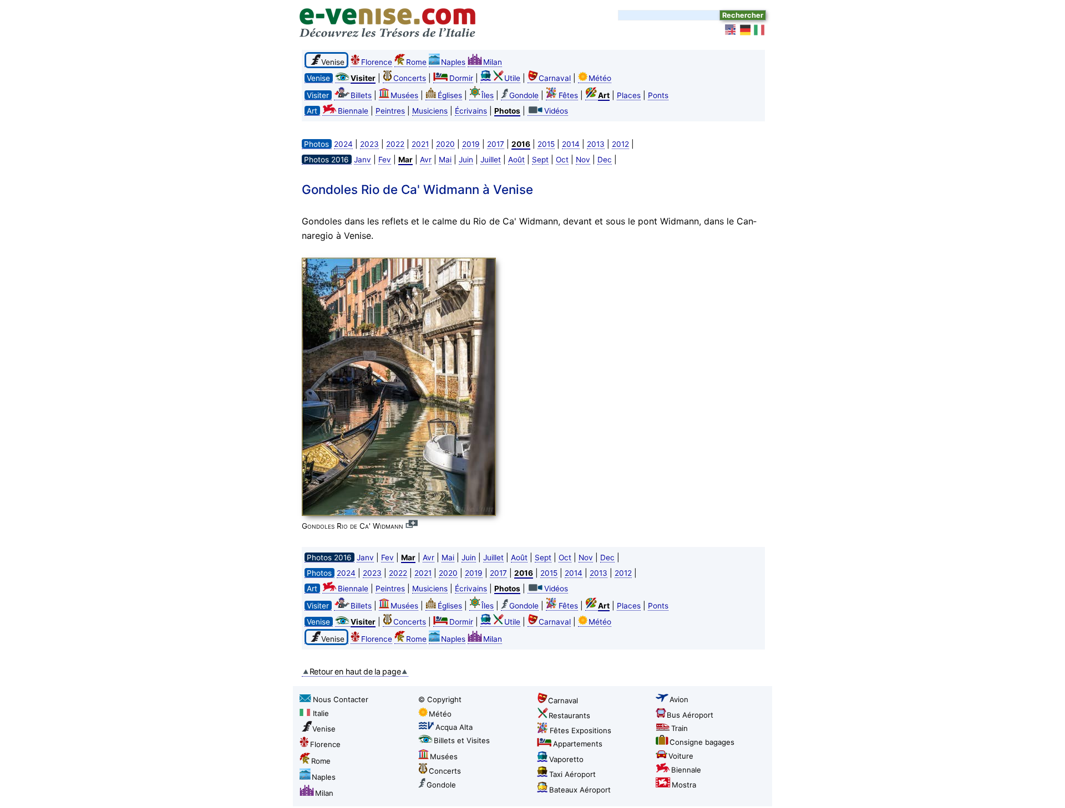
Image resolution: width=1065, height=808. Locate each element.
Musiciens (430, 110)
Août (516, 159)
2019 (471, 144)
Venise (324, 728)
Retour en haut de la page (355, 671)
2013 (596, 144)
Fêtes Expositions (580, 730)
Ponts (658, 95)
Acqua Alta (454, 727)
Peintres (390, 110)
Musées (404, 95)
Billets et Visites (462, 740)
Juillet (490, 159)
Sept (540, 159)
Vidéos (556, 110)
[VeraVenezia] (760, 29)
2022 (395, 144)
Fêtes (568, 95)
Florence (376, 62)
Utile (512, 78)
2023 (369, 144)
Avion (679, 699)
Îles (487, 95)
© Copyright (440, 699)
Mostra (684, 784)
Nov (583, 159)
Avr (426, 159)
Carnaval (555, 78)
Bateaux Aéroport (580, 789)
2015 (546, 144)
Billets (361, 95)
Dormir (461, 78)
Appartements (577, 743)
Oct (562, 159)
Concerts (409, 78)
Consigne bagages (702, 742)
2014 (571, 144)
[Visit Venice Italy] (731, 29)
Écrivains (471, 110)
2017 (495, 144)
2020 (445, 144)
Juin (466, 159)
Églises (450, 95)
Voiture (680, 755)
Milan (492, 62)
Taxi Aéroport (572, 774)
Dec (604, 159)
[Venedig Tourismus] (745, 29)
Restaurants (569, 715)
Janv (362, 159)
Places (629, 95)
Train (679, 728)
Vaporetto (566, 759)
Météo (600, 78)
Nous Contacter (340, 699)
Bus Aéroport (690, 714)
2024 (343, 144)
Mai (445, 159)
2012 (620, 144)
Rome (416, 62)
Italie (321, 713)
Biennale (353, 110)
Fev (384, 159)
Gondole (524, 95)
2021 (420, 144)
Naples (453, 62)
